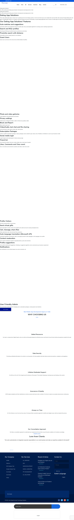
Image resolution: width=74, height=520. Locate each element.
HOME (7, 460)
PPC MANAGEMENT (27, 472)
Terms (7, 477)
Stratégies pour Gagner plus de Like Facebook (45, 461)
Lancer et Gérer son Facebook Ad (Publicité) (45, 482)
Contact (44, 4)
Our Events (8, 474)
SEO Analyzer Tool (10, 466)
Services (30, 4)
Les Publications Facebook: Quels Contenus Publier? (44, 467)
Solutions (35, 4)
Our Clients (8, 472)
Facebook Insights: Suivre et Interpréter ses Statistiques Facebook (44, 475)
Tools (22, 4)
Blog (40, 4)
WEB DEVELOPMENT (27, 466)
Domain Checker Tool (10, 469)
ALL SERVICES (26, 460)
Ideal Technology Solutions (20, 500)
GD (25, 4)
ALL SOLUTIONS (26, 474)
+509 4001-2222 (8, 0)
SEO (24, 463)
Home (18, 4)
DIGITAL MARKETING (27, 469)
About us (8, 463)
